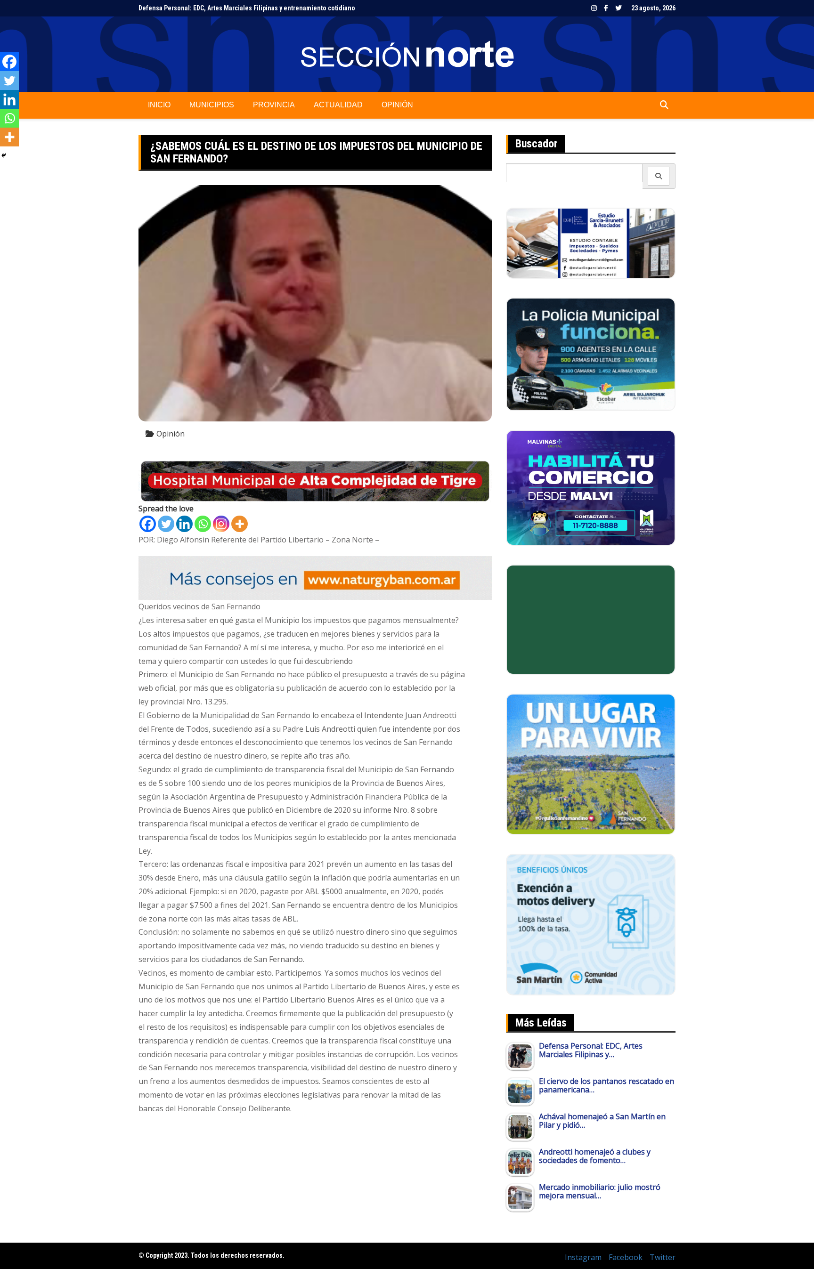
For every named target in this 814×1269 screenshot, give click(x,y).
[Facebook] (147, 524)
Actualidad (338, 105)
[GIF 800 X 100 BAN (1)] (315, 577)
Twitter (618, 8)
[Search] (658, 176)
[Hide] (4, 155)
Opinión (397, 105)
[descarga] (591, 763)
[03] (591, 242)
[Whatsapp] (203, 524)
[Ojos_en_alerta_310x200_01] (591, 619)
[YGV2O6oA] (591, 353)
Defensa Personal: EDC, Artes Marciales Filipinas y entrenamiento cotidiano (246, 6)
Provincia (274, 105)
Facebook (606, 8)
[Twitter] (166, 524)
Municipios (211, 105)
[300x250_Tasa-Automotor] (591, 924)
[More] (239, 524)
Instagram (594, 8)
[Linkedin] (184, 524)
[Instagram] (221, 524)
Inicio (159, 105)
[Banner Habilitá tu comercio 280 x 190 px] (591, 487)
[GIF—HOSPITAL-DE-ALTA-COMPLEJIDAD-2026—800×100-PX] (315, 480)
